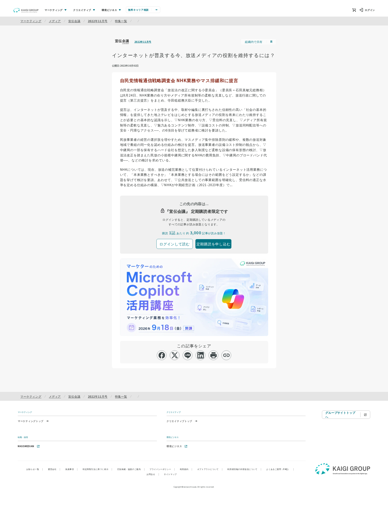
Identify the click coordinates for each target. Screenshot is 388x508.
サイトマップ (170, 474)
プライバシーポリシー (162, 469)
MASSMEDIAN (26, 446)
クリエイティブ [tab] (82, 10)
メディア (55, 21)
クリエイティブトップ (179, 421)
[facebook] (161, 355)
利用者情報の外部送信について (244, 469)
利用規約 (186, 469)
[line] (187, 355)
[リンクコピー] (226, 355)
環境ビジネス (174, 446)
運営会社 (54, 469)
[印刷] (213, 355)
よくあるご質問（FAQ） (280, 469)
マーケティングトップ (30, 421)
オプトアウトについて (210, 469)
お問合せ (153, 474)
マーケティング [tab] (54, 10)
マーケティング (30, 21)
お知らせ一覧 (34, 469)
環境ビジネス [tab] (109, 10)
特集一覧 (121, 21)
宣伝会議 (74, 21)
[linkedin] (200, 355)
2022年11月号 (98, 21)
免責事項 (71, 469)
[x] (174, 355)
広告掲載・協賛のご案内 (131, 469)
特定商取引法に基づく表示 (97, 469)
